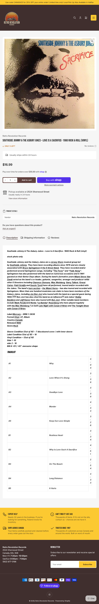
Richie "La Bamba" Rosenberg (45, 303)
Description (12, 237)
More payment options (53, 185)
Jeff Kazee (25, 300)
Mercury (17, 314)
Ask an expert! (9, 228)
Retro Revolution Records (14, 136)
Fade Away (75, 271)
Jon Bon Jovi (36, 294)
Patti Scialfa (20, 285)
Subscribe (87, 564)
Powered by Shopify (62, 601)
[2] (13, 296)
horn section (34, 288)
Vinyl (16, 317)
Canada (19, 320)
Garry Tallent (72, 282)
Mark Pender (20, 303)
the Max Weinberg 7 (21, 306)
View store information (18, 198)
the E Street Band (50, 268)
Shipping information (34, 237)
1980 (18, 323)
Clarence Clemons (41, 282)
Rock (15, 326)
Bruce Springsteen (31, 268)
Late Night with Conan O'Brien (53, 306)
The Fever (58, 271)
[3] (15, 296)
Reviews (55, 237)
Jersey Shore (57, 262)
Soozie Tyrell (36, 285)
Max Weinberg (58, 282)
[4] (63, 296)
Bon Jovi (56, 300)
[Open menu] (93, 18)
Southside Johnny (18, 265)
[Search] (74, 18)
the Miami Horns (50, 288)
